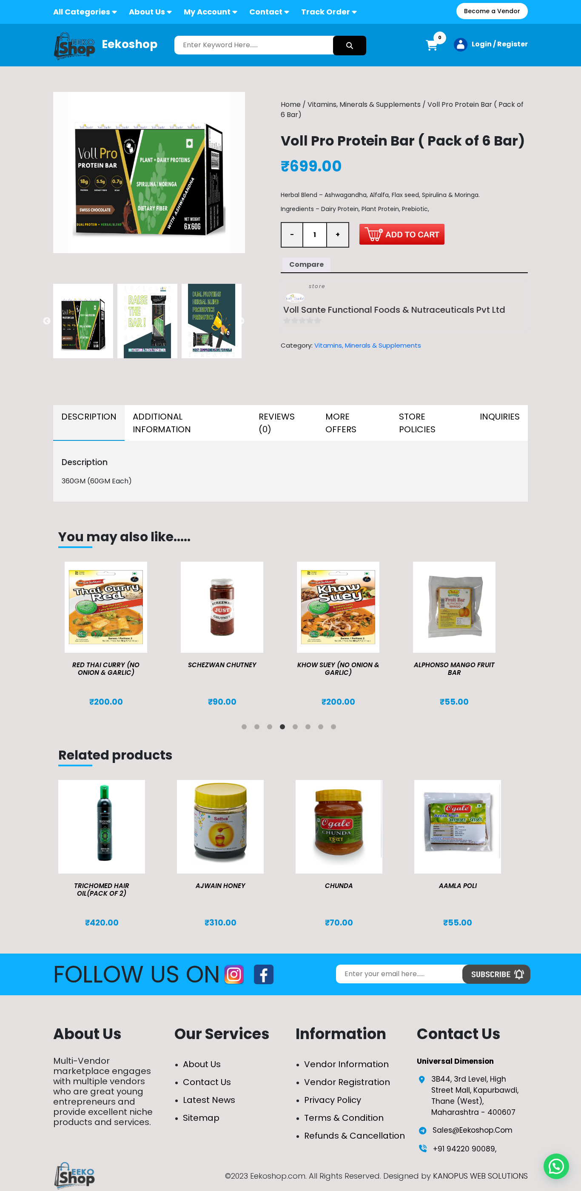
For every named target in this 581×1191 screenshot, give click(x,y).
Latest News (209, 1100)
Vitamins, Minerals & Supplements (364, 104)
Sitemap (201, 1118)
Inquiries (500, 417)
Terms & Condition (344, 1118)
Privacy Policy (332, 1100)
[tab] (89, 423)
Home (291, 104)
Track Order (325, 11)
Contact (265, 11)
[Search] (349, 45)
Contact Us (207, 1082)
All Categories (81, 11)
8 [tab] (335, 728)
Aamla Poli (458, 885)
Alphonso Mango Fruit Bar (454, 668)
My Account (207, 11)
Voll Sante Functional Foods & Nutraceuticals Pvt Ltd (394, 310)
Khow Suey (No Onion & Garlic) (338, 668)
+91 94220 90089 (464, 1149)
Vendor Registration (347, 1082)
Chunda (339, 885)
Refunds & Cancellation (354, 1136)
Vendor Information (346, 1064)
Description (89, 417)
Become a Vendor (492, 11)
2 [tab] (258, 728)
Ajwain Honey (220, 885)
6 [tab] (309, 728)
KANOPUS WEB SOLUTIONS (480, 1176)
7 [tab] (322, 728)
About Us (147, 11)
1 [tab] (246, 728)
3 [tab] (271, 728)
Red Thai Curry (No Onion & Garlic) (106, 668)
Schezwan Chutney (222, 664)
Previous (47, 321)
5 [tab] (297, 728)
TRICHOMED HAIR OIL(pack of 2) (101, 889)
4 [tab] (284, 728)
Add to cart (402, 234)
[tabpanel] (116, 634)
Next (240, 321)
